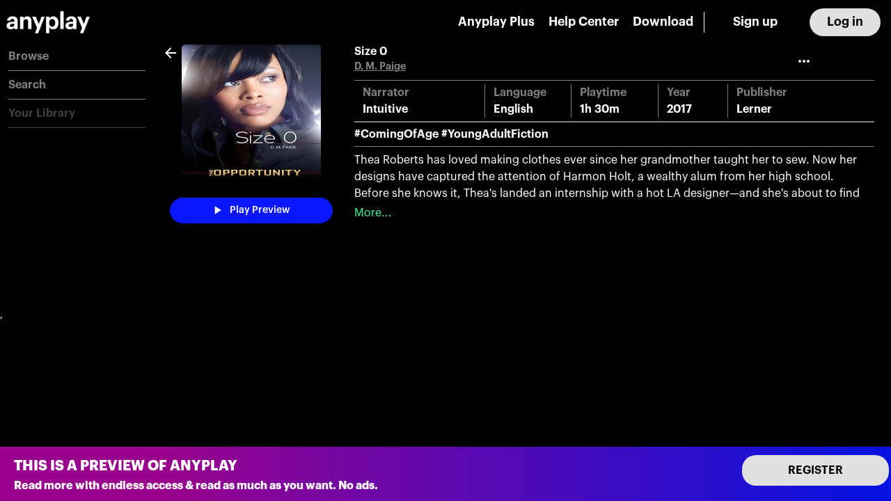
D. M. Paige (380, 66)
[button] (76, 56)
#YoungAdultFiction (495, 134)
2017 (679, 109)
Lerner (754, 109)
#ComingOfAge (396, 134)
